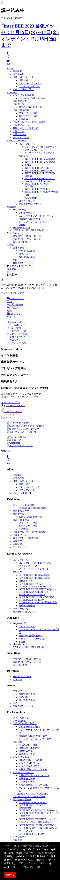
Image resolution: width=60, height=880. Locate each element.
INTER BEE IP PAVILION (37, 189)
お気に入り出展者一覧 (30, 107)
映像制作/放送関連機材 (31, 219)
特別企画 (23, 156)
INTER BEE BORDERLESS (38, 170)
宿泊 (15, 260)
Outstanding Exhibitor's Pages (32, 98)
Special (22, 225)
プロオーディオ (27, 212)
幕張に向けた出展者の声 (25, 128)
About (10, 68)
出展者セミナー (21, 101)
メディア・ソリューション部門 (35, 739)
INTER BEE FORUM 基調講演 (39, 159)
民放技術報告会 (32, 198)
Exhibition (12, 92)
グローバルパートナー (30, 83)
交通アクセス (20, 247)
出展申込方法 (26, 751)
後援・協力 (24, 80)
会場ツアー (18, 131)
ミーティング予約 (16, 343)
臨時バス (23, 254)
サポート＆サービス (23, 772)
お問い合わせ (16, 304)
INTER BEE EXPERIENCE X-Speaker (37, 589)
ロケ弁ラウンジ (27, 201)
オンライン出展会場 (23, 95)
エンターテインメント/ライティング (38, 216)
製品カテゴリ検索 (28, 116)
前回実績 (17, 839)
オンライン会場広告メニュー (34, 766)
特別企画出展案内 (22, 799)
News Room (13, 233)
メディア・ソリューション (33, 222)
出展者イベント (21, 125)
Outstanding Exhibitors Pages (32, 508)
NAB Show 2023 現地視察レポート (30, 230)
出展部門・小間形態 (29, 748)
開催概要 (17, 71)
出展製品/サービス (16, 331)
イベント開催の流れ (23, 89)
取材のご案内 (20, 242)
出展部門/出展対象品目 (25, 723)
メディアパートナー (29, 86)
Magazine (11, 207)
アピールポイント (16, 325)
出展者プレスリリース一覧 (27, 239)
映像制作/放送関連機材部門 (33, 736)
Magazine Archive (21, 227)
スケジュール (20, 836)
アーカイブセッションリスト (39, 153)
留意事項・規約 (27, 754)
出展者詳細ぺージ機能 (30, 760)
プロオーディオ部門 (29, 726)
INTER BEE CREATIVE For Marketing (38, 810)
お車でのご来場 (27, 257)
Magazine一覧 (20, 209)
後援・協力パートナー (24, 77)
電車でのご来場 (27, 250)
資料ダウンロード (22, 676)
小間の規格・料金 (28, 745)
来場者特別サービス (23, 263)
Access (10, 245)
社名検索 (23, 119)
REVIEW (17, 679)
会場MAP (18, 544)
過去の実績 (18, 74)
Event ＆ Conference (17, 140)
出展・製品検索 (21, 110)
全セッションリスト (34, 150)
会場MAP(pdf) (20, 134)
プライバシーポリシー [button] (33, 867)
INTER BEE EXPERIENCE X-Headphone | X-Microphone (39, 179)
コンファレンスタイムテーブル (40, 146)
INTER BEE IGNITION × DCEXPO (36, 597)
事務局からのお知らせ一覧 (27, 236)
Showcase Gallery (15, 322)
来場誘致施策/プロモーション (34, 784)
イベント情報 (14, 328)
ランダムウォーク (15, 405)
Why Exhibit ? (19, 721)
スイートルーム (27, 781)
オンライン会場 (21, 757)
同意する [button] (10, 875)
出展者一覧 (18, 104)
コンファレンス (27, 143)
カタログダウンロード (18, 337)
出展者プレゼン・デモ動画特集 (29, 122)
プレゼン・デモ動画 (17, 334)
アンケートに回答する (12, 293)
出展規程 (17, 742)
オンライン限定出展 (29, 763)
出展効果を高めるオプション (34, 775)
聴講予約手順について (30, 204)
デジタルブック (21, 137)
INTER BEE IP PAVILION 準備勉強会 (38, 602)
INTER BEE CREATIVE (36, 168)
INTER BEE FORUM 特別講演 (39, 162)
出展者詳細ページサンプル (33, 769)
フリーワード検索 (28, 113)
